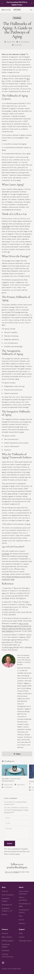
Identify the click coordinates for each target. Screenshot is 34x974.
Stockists (5, 933)
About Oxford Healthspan (24, 892)
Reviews (5, 914)
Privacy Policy (17, 810)
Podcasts (22, 923)
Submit (9, 843)
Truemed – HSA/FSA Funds (7, 955)
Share (18, 754)
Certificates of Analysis (24, 911)
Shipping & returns (25, 941)
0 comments (18, 45)
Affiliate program (7, 941)
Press (20, 916)
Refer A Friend (7, 937)
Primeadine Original (6, 899)
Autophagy (17, 18)
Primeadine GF (7, 905)
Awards (21, 920)
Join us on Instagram (12, 872)
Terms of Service (10, 854)
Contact (21, 937)
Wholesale (5, 950)
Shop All (5, 891)
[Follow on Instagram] (3, 963)
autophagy (6, 226)
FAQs (21, 933)
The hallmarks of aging (24, 905)
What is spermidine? (23, 898)
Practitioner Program (6, 945)
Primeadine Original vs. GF (7, 909)
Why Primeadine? (8, 895)
